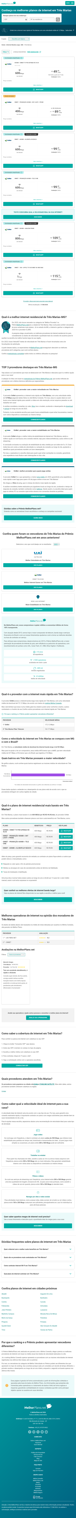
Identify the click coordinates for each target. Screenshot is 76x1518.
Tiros (3, 1330)
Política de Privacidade (38, 1452)
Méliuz (38, 1482)
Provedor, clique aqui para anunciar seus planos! (38, 301)
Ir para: (4, 39)
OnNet (36, 1084)
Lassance (43, 1310)
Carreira (38, 1468)
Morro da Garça (7, 1318)
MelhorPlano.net (22, 325)
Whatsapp (39, 89)
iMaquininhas (38, 1490)
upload (6, 409)
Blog (38, 1458)
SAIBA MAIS (38, 518)
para (31, 52)
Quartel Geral (6, 1326)
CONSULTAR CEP (22, 1066)
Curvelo (43, 1302)
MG (22, 45)
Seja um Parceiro (38, 1470)
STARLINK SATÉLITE (46, 1084)
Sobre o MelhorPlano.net (38, 1440)
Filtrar (5, 52)
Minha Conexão (38, 1478)
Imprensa (38, 1442)
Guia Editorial (38, 1444)
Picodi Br (38, 1484)
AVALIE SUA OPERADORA (38, 1018)
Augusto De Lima (46, 1294)
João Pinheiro (6, 1310)
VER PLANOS (38, 565)
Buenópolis (5, 1298)
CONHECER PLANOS (38, 420)
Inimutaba (44, 1306)
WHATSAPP (67, 831)
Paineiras (43, 1318)
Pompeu (43, 1322)
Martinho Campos (8, 1314)
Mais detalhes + (38, 85)
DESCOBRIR (38, 217)
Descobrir (38, 1226)
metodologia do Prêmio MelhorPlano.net (38, 379)
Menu (68, 3)
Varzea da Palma (46, 1330)
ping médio (41, 477)
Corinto (4, 1302)
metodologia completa (16, 354)
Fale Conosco (38, 1456)
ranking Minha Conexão (53, 703)
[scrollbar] (38, 981)
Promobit (38, 1486)
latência (39, 489)
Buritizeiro (43, 1298)
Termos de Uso (38, 1454)
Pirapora (5, 1322)
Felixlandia (5, 1306)
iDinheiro (38, 1488)
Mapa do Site (38, 1460)
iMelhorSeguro (38, 1492)
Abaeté (4, 1294)
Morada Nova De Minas (48, 1314)
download (69, 406)
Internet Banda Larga (13, 45)
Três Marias (28, 45)
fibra (33, 406)
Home (3, 45)
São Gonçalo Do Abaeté (48, 1326)
